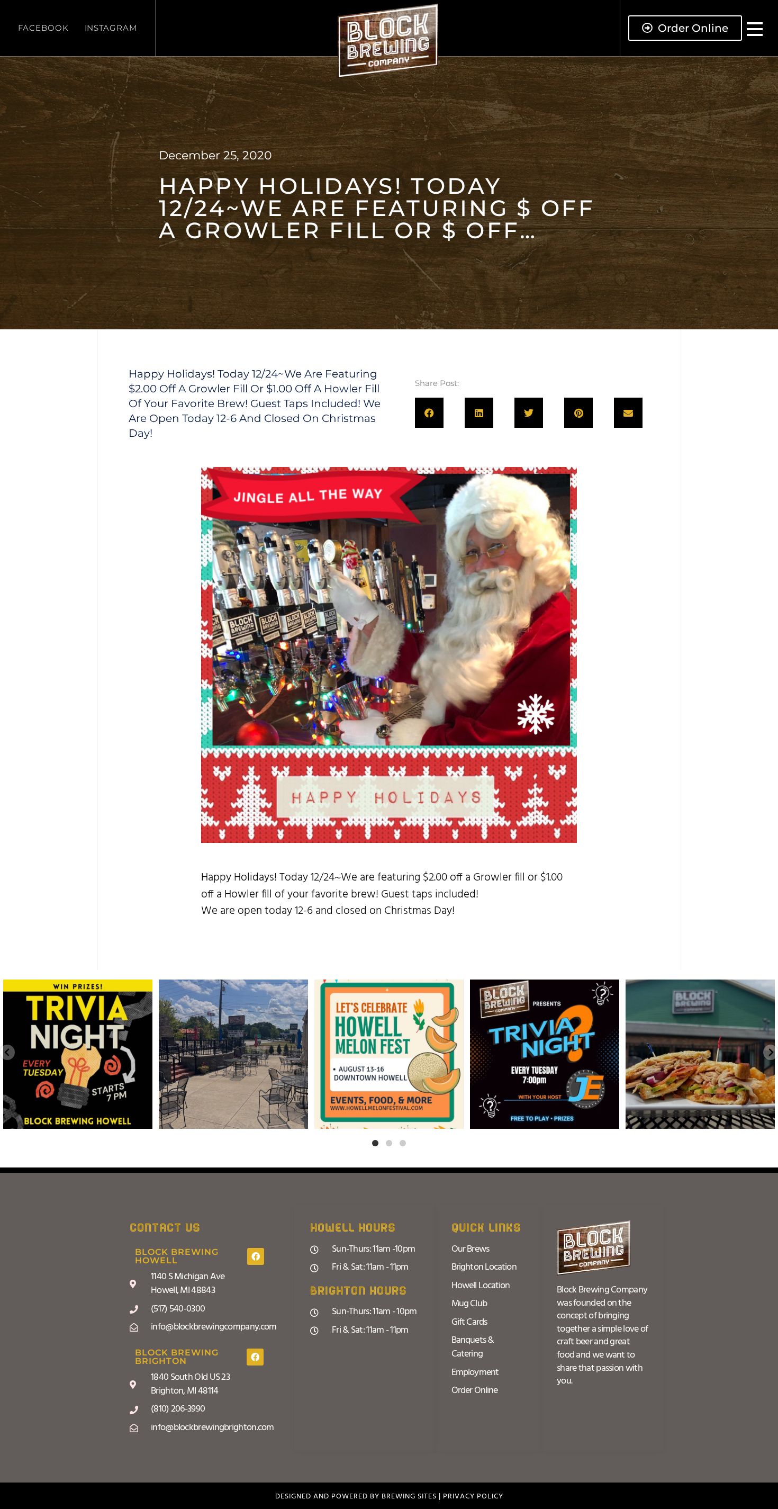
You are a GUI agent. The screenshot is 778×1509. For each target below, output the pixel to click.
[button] (429, 413)
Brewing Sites (409, 1496)
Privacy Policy (473, 1496)
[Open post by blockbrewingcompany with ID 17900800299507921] (389, 1054)
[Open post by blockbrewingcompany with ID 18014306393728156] (544, 1054)
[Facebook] (255, 1256)
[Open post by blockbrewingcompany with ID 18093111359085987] (233, 1054)
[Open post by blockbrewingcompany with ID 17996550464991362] (77, 1054)
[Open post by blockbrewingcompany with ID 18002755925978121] (700, 1054)
